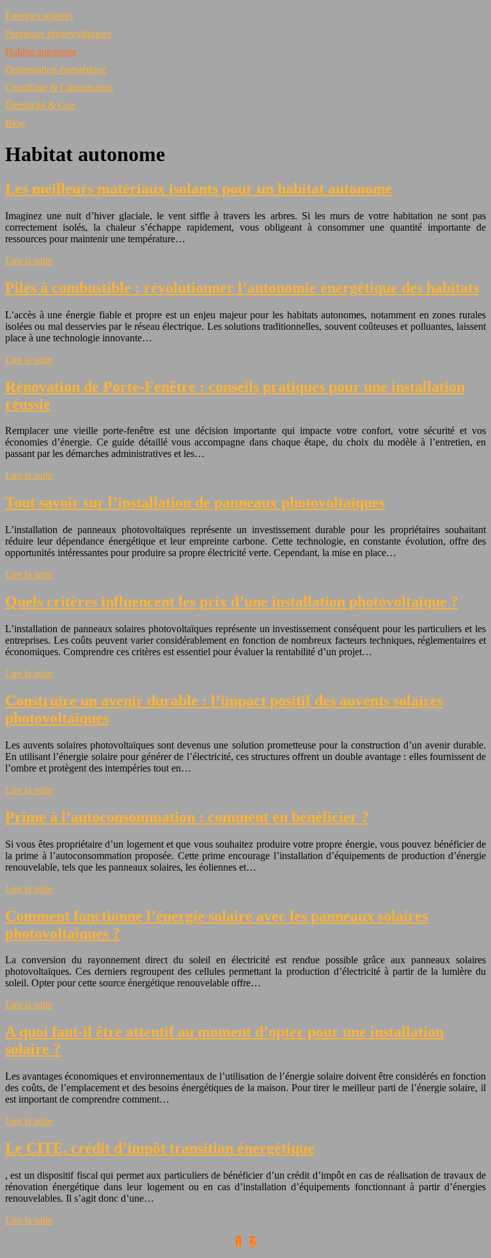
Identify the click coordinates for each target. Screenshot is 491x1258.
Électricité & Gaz (40, 105)
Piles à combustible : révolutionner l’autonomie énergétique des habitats (242, 287)
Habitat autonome (41, 51)
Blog (15, 123)
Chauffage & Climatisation (59, 87)
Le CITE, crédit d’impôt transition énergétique (160, 1148)
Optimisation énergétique (55, 69)
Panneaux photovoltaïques (58, 33)
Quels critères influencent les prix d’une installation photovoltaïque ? (231, 601)
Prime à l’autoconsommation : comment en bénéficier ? (187, 817)
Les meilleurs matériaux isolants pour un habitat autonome (199, 188)
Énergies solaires (39, 15)
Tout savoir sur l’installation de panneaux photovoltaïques (195, 502)
